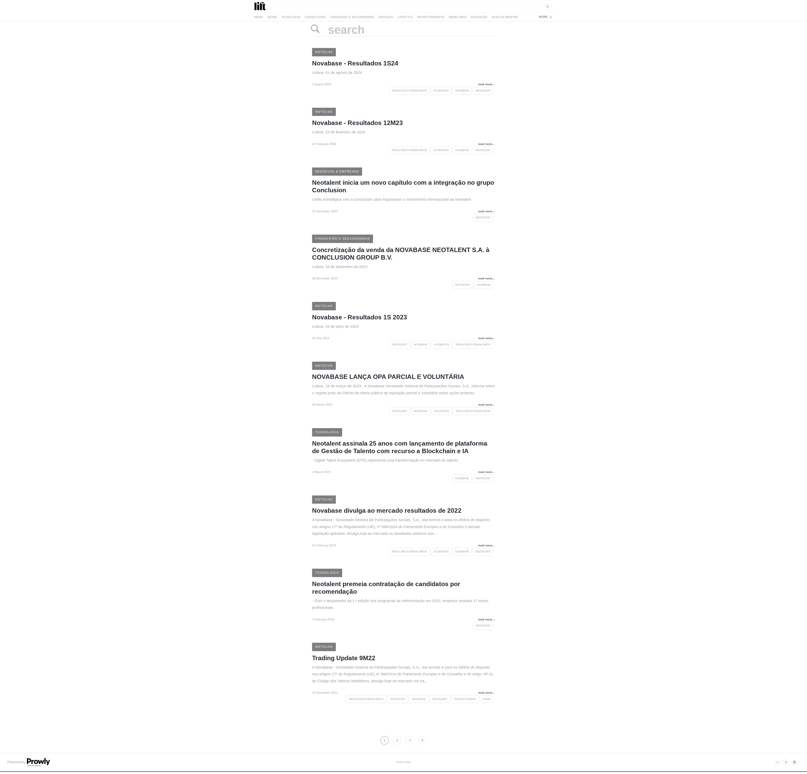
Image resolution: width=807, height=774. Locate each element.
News (258, 17)
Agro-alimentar (505, 17)
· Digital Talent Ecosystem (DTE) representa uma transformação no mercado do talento (385, 460)
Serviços (385, 17)
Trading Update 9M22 (343, 658)
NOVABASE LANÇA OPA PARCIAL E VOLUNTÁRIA (388, 376)
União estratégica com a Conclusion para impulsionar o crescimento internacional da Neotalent (391, 199)
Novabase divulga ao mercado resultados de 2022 (387, 510)
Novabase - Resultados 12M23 (357, 122)
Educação (479, 17)
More (543, 17)
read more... (486, 84)
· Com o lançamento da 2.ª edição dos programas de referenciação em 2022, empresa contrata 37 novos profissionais (400, 604)
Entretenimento (430, 17)
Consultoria (315, 17)
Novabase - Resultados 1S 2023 (359, 317)
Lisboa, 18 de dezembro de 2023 (339, 267)
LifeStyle (405, 17)
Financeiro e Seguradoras (352, 17)
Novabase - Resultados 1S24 (355, 63)
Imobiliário (458, 17)
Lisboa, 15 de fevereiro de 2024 (338, 132)
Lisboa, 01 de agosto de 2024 (337, 72)
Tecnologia (291, 17)
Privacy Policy (403, 762)
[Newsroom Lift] (260, 10)
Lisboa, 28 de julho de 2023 (335, 326)
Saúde (272, 17)
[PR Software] (38, 765)
